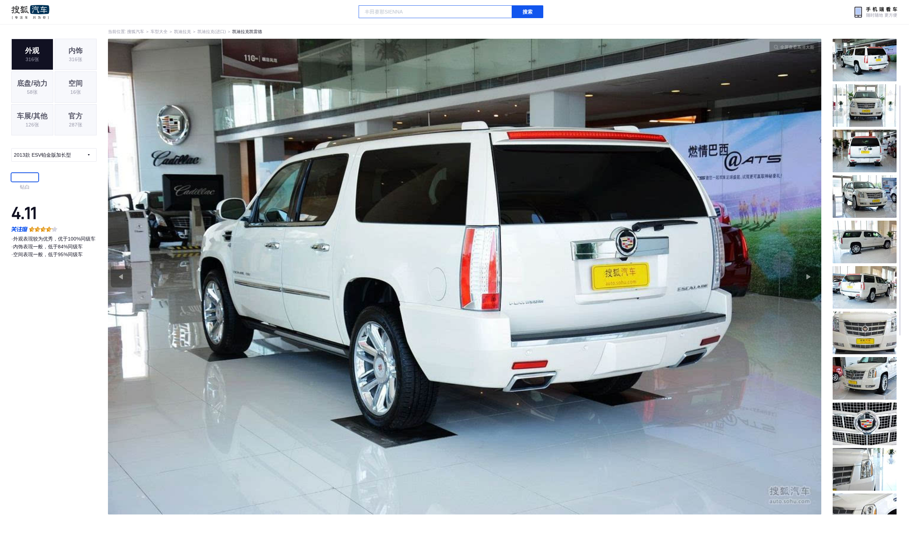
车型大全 (159, 31)
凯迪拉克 (182, 31)
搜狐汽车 (30, 12)
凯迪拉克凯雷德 (247, 31)
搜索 (528, 12)
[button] (286, 276)
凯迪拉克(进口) (211, 31)
